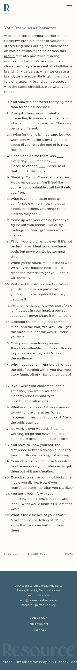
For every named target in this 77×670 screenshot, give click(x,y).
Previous (11, 554)
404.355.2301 (38, 595)
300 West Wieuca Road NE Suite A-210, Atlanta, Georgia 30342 (38, 588)
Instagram (38, 624)
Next (69, 554)
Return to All (38, 554)
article (9, 56)
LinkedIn (38, 630)
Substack (39, 618)
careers (26, 605)
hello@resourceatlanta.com (38, 600)
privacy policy (45, 605)
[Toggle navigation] (69, 6)
